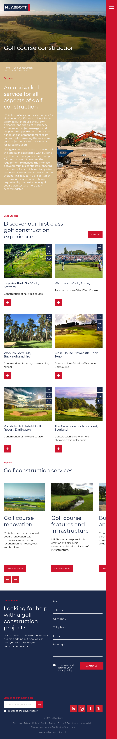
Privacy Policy (31, 723)
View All (95, 234)
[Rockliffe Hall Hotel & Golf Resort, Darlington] (28, 404)
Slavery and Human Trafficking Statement (53, 727)
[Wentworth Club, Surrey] (79, 261)
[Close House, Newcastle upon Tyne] (79, 331)
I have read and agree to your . (65, 668)
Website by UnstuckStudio (53, 732)
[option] (24, 528)
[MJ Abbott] (17, 7)
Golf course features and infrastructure (70, 524)
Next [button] (15, 579)
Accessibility (87, 723)
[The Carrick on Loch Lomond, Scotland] (79, 404)
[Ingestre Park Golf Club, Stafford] (28, 261)
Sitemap (17, 723)
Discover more (15, 568)
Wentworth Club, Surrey (72, 283)
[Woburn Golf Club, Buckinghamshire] (28, 331)
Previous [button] (7, 579)
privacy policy (64, 670)
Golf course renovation (19, 521)
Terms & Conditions (68, 723)
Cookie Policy (48, 723)
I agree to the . (23, 711)
